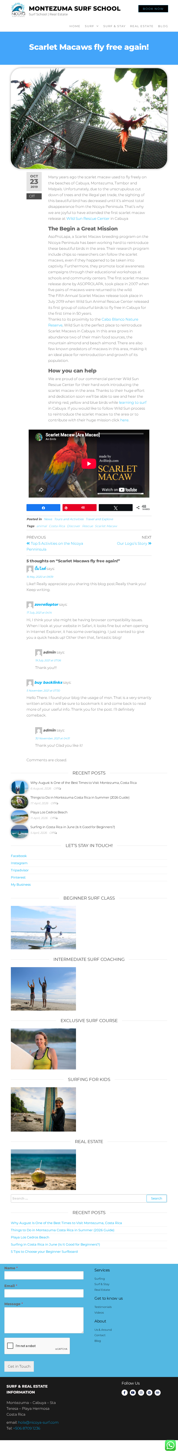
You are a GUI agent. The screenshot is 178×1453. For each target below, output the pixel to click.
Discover (73, 526)
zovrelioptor (46, 604)
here (124, 420)
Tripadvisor (20, 870)
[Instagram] (141, 1393)
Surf (89, 26)
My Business (21, 884)
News (48, 519)
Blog (163, 26)
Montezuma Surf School (74, 8)
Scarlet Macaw (106, 526)
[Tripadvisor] (158, 1393)
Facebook (19, 856)
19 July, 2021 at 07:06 (48, 660)
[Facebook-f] (125, 1393)
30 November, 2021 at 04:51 (52, 738)
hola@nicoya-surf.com (38, 1422)
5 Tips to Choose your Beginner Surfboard (44, 1251)
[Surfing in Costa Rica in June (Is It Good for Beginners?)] (19, 831)
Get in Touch (19, 1366)
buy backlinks (48, 682)
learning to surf (133, 402)
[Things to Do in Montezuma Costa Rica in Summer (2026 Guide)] (19, 802)
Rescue (87, 526)
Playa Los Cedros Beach (48, 812)
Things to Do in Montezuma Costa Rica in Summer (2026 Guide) (79, 797)
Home (75, 26)
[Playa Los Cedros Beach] (19, 816)
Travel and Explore (99, 519)
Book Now (153, 8)
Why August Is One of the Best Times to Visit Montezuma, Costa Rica (83, 783)
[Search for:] (89, 1198)
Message (13, 1304)
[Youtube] (133, 1393)
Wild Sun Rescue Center (88, 218)
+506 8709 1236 (26, 1428)
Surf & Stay (114, 26)
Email (10, 1286)
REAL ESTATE (142, 26)
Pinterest (18, 877)
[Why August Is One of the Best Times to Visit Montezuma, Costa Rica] (19, 787)
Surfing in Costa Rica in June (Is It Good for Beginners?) (72, 827)
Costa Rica (57, 526)
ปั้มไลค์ (40, 568)
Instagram (19, 863)
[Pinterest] (149, 1393)
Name (11, 1268)
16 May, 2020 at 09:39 (39, 576)
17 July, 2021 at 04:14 (39, 612)
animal (41, 526)
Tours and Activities (69, 519)
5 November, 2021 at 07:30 (43, 690)
